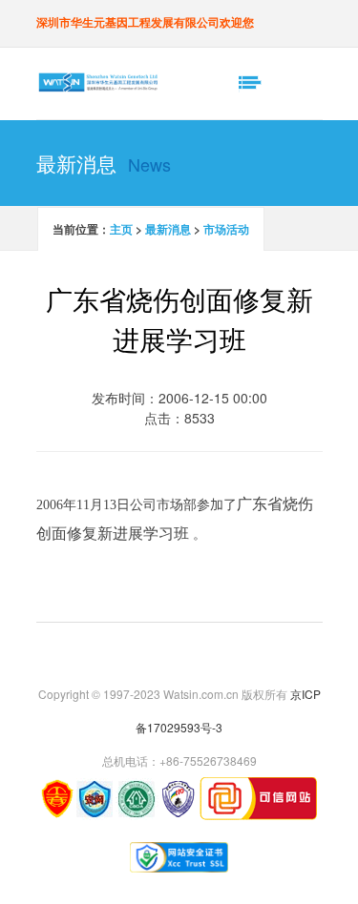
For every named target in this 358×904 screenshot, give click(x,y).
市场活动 (226, 228)
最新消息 (168, 228)
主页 (121, 228)
